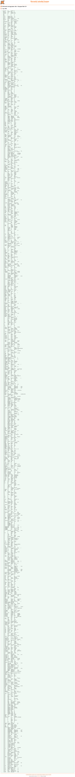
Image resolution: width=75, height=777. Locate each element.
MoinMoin (38, 776)
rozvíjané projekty (39, 774)
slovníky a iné (34, 774)
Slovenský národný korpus (39, 1)
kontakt (50, 774)
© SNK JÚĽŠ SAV (28, 774)
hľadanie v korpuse (45, 774)
